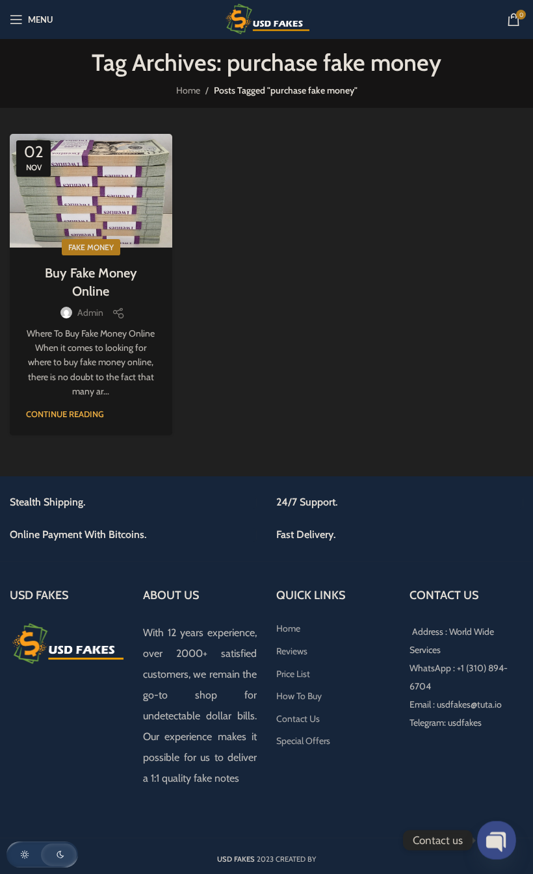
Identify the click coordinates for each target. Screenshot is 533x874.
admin (90, 312)
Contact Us (298, 719)
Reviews (291, 651)
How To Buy (299, 696)
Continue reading (65, 414)
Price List (293, 674)
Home (188, 90)
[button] (42, 855)
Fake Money (91, 247)
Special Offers (303, 741)
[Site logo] (266, 18)
